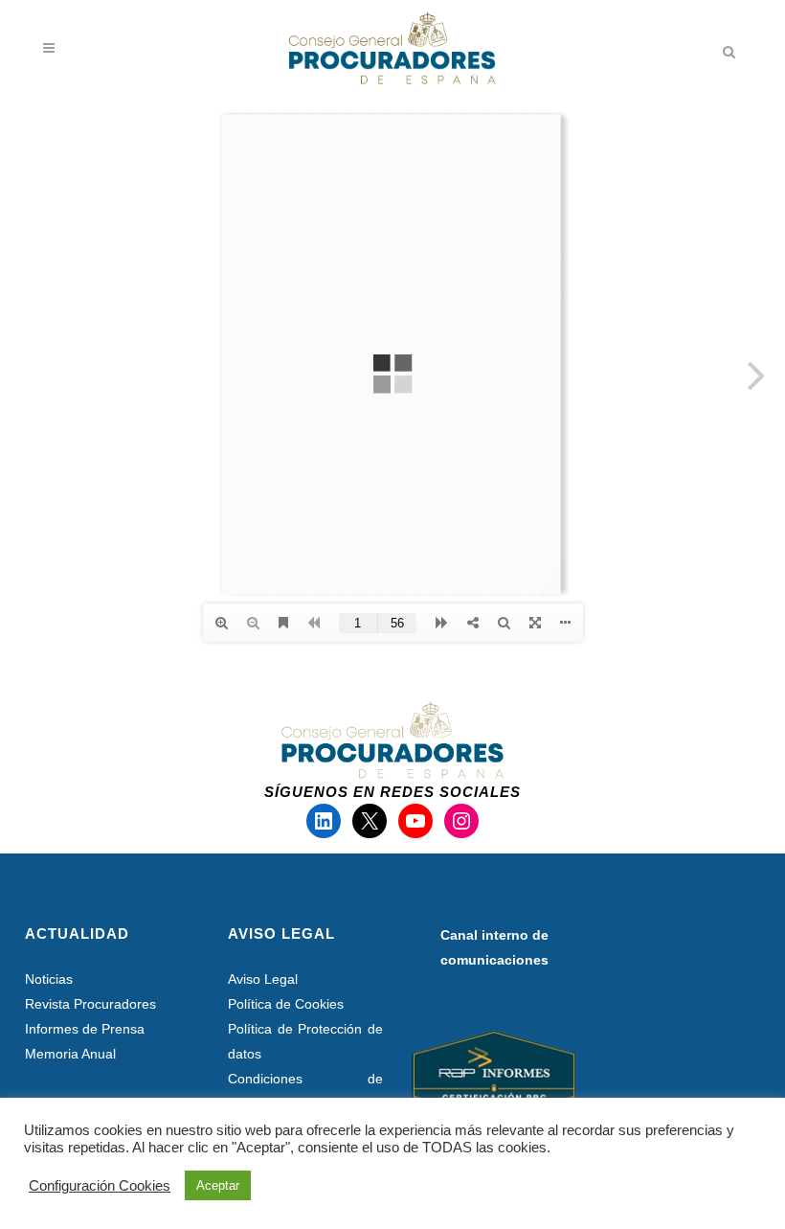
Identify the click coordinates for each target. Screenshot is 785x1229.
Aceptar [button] (217, 1185)
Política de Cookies (286, 1004)
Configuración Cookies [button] (99, 1186)
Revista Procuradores (90, 1004)
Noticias (49, 979)
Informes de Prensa (85, 1028)
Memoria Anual (70, 1053)
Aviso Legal (263, 979)
